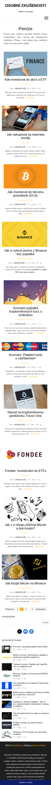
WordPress (18, 745)
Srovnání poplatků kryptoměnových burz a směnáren (25, 311)
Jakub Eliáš (20, 88)
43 (23, 669)
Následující (41, 609)
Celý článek (30, 98)
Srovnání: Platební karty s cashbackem (25, 356)
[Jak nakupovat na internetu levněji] (24, 118)
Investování (25, 84)
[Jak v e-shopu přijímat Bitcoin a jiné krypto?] (25, 509)
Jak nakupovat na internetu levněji (25, 136)
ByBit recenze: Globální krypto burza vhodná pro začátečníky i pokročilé (31, 693)
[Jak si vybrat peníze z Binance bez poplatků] (24, 234)
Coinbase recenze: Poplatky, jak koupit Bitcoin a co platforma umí (30, 665)
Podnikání (25, 533)
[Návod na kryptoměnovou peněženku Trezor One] (25, 396)
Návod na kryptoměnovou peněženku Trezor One (26, 414)
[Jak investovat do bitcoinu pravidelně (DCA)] (25, 176)
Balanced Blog (38, 745)
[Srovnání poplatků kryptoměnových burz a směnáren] (25, 292)
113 (37, 263)
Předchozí (9, 609)
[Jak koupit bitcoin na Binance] (24, 567)
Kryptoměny (21, 200)
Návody (30, 200)
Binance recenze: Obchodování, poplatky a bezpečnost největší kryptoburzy (30, 656)
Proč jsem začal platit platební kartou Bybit (30, 647)
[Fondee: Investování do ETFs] (24, 454)
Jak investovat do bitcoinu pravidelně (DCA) (25, 193)
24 (23, 697)
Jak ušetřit (25, 143)
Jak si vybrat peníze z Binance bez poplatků (25, 252)
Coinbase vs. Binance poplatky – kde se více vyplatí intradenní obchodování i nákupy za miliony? (31, 704)
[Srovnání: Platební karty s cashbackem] (24, 346)
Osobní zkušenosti (25, 5)
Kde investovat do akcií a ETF (26, 79)
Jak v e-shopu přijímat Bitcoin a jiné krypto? (25, 526)
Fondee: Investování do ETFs (25, 471)
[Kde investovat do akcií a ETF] (25, 64)
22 (23, 688)
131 (37, 425)
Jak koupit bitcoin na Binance (25, 583)
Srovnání (30, 319)
